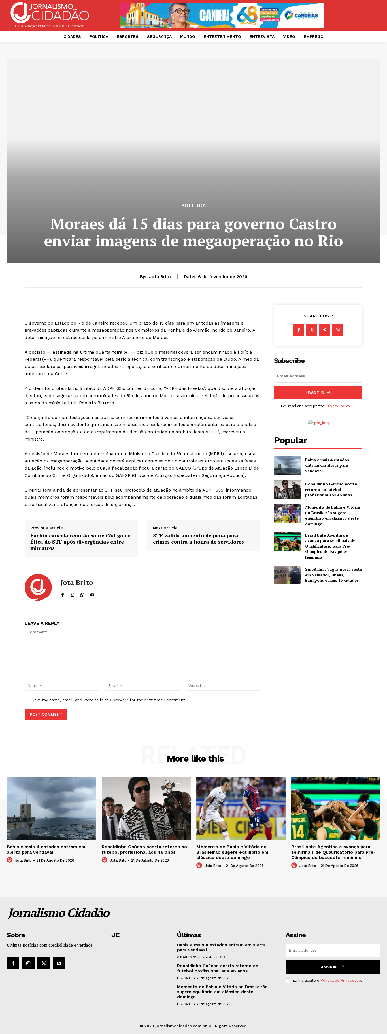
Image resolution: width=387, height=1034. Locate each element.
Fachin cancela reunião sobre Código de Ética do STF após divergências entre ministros (80, 542)
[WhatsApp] (337, 330)
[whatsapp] (82, 593)
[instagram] (72, 593)
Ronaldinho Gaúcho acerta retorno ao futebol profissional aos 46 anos (331, 489)
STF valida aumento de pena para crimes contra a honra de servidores (198, 539)
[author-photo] (10, 860)
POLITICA (193, 205)
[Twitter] (311, 330)
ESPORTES (186, 978)
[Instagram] (28, 963)
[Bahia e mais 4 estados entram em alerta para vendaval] (287, 465)
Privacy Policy (338, 406)
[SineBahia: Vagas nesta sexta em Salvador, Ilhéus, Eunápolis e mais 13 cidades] (287, 575)
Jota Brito (160, 276)
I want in (314, 392)
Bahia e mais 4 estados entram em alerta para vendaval (327, 465)
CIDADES (184, 957)
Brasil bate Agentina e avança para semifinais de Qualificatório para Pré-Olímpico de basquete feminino (330, 546)
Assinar (329, 967)
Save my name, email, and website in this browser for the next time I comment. (109, 700)
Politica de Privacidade (340, 980)
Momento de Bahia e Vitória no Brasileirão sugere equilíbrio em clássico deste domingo (332, 515)
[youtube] (92, 593)
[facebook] (62, 593)
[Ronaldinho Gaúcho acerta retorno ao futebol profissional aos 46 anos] (287, 489)
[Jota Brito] (38, 587)
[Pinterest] (324, 330)
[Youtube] (59, 963)
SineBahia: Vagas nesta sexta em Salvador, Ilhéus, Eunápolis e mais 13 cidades (333, 574)
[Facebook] (298, 330)
